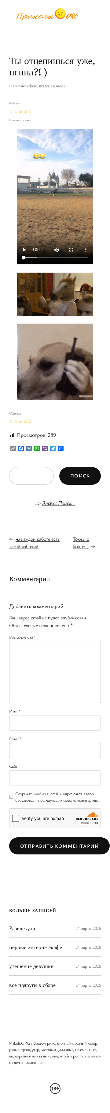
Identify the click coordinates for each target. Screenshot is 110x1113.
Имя (14, 711)
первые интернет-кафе (35, 947)
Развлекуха (22, 928)
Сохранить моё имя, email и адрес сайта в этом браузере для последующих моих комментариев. (56, 797)
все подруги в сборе (32, 985)
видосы (59, 86)
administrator (38, 86)
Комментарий (22, 637)
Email (15, 738)
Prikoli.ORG (19, 1043)
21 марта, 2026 (88, 928)
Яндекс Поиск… (58, 502)
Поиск (80, 475)
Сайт (13, 766)
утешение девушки (31, 966)
